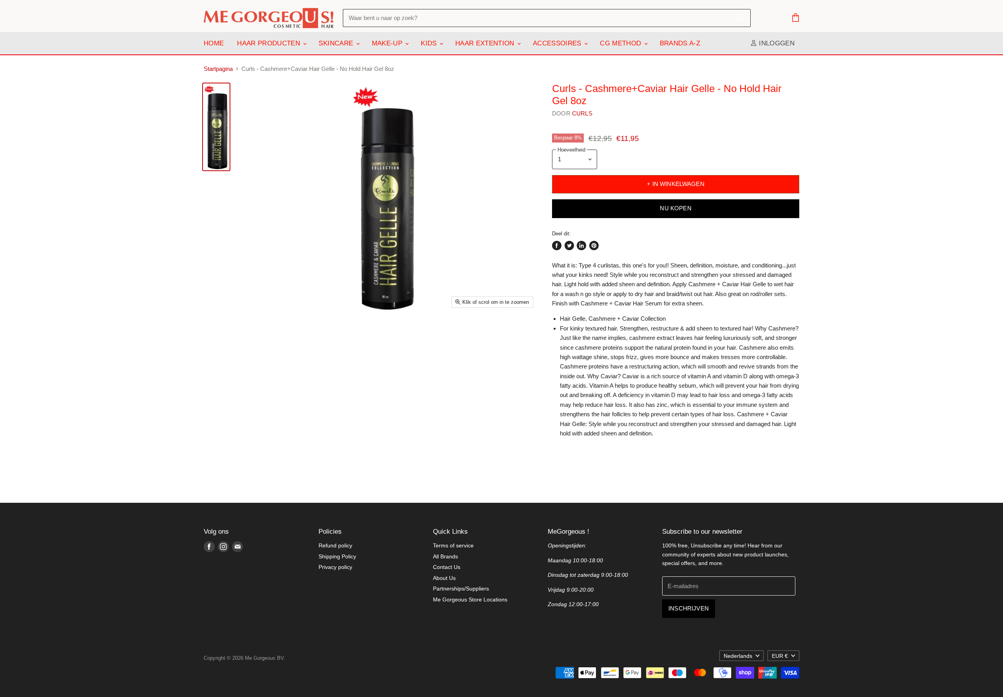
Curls (582, 113)
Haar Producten (269, 43)
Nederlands (738, 656)
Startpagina (218, 68)
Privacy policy (335, 567)
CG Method (621, 43)
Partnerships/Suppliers (461, 588)
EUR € (780, 656)
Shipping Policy (337, 556)
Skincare (337, 43)
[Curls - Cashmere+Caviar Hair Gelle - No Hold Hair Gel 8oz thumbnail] (216, 126)
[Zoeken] (740, 18)
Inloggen (776, 43)
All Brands (445, 556)
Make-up (388, 43)
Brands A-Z (680, 43)
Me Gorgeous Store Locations (470, 599)
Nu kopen (675, 208)
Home (214, 43)
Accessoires (558, 43)
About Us (444, 578)
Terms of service (453, 545)
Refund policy (335, 545)
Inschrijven (688, 608)
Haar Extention (485, 43)
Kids (430, 43)
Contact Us (446, 567)
